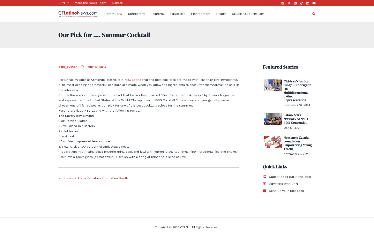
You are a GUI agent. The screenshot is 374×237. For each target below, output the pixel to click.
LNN (61, 3)
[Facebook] (282, 3)
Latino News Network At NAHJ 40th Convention (296, 118)
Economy (157, 14)
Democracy (136, 14)
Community (113, 14)
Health (221, 14)
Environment (200, 14)
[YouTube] (314, 3)
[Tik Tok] (301, 3)
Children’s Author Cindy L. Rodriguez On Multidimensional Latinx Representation (297, 90)
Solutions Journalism (248, 14)
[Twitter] (289, 3)
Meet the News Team (90, 3)
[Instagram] (295, 3)
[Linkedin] (307, 3)
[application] (67, 3)
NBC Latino (132, 80)
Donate (117, 3)
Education (177, 14)
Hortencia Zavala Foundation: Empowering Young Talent (298, 143)
